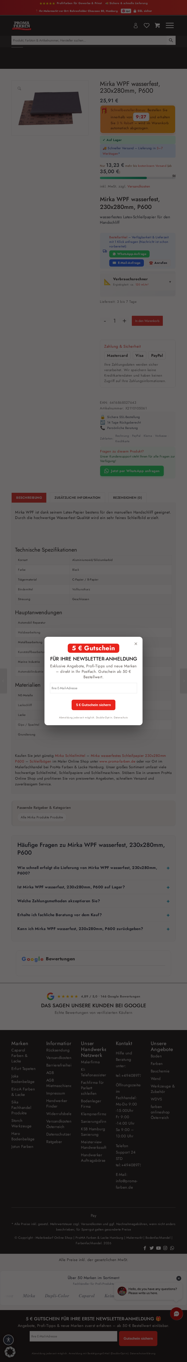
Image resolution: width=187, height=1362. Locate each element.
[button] (10, 1352)
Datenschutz (121, 717)
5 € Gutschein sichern (93, 705)
